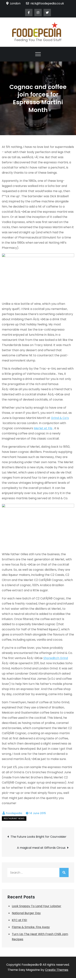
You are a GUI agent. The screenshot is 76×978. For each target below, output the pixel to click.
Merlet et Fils (43, 428)
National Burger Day (26, 913)
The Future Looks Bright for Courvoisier (38, 837)
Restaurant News (14, 818)
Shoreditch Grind (55, 658)
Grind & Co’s (60, 418)
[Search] (64, 872)
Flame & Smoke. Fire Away (31, 927)
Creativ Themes (56, 970)
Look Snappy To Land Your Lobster (36, 906)
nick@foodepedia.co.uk (47, 3)
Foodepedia (14, 813)
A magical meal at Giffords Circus (41, 848)
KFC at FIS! (19, 920)
